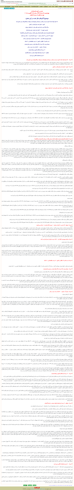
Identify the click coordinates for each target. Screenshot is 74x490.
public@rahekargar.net (23, 4)
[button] (34, 485)
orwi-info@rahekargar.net (43, 4)
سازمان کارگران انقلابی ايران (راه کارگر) (38, 488)
